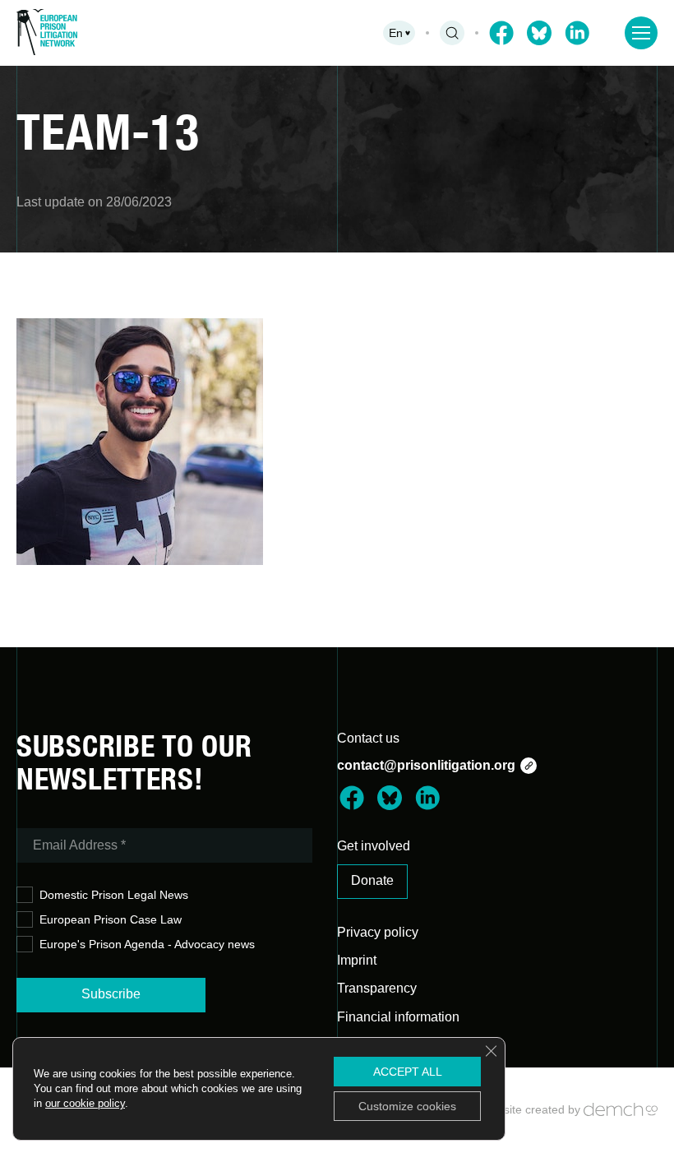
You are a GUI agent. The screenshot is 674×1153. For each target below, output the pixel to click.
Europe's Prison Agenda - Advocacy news (147, 944)
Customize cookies (407, 1106)
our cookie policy (85, 1103)
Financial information (398, 1017)
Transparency (377, 988)
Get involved (373, 846)
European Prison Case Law (110, 919)
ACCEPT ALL (407, 1071)
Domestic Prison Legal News (113, 894)
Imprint (356, 960)
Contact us (368, 738)
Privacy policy (377, 932)
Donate (372, 880)
